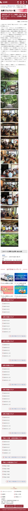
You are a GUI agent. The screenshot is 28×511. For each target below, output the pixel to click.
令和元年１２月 (7, 450)
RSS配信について (18, 496)
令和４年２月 (6, 396)
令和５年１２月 (7, 353)
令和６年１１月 (7, 331)
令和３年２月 (6, 420)
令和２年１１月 (7, 428)
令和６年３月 (6, 344)
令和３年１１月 (7, 404)
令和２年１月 (6, 447)
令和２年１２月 (7, 426)
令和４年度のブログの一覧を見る (18, 384)
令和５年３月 (6, 369)
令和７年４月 (6, 312)
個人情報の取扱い (18, 491)
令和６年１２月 (7, 329)
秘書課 (3, 255)
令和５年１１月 (7, 356)
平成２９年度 (6, 468)
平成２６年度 (6, 477)
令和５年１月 (6, 374)
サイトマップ (19, 506)
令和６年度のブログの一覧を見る (18, 336)
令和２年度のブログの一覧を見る (18, 433)
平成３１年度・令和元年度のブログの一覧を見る (15, 457)
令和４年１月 (6, 398)
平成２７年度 (6, 474)
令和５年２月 (6, 371)
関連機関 (3, 496)
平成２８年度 (6, 471)
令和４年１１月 (7, 380)
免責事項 (3, 494)
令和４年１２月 (7, 377)
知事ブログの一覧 (11, 5)
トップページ (3, 5)
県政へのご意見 (18, 494)
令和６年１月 (6, 350)
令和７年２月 (6, 323)
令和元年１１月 (7, 453)
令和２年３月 (6, 441)
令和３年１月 (6, 423)
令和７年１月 (6, 326)
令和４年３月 (6, 393)
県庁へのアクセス (9, 506)
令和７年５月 (6, 309)
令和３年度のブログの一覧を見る (18, 408)
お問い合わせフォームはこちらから (12, 262)
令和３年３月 (6, 417)
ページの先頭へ (14, 488)
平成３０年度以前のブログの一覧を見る (17, 481)
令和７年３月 (6, 320)
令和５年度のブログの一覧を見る (18, 360)
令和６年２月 (6, 347)
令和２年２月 (6, 444)
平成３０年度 (6, 466)
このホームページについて (7, 491)
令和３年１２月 (7, 401)
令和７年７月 (6, 303)
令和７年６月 (6, 306)
